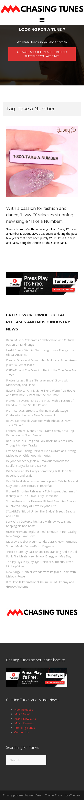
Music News (22, 714)
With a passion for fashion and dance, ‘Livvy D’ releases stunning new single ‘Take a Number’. (39, 215)
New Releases (23, 710)
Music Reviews (24, 723)
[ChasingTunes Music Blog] (42, 8)
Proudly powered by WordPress (23, 795)
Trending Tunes (24, 728)
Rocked (59, 795)
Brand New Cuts (25, 719)
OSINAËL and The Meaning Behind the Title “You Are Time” (42, 54)
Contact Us (21, 732)
